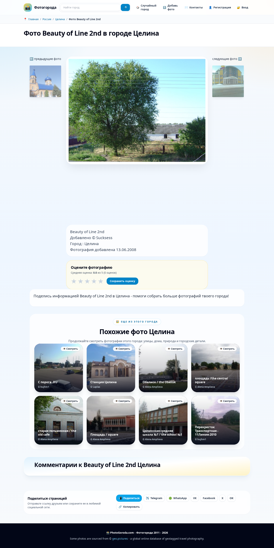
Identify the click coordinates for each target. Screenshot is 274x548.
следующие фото (225, 59)
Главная (33, 19)
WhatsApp (178, 498)
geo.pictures (120, 538)
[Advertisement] (137, 195)
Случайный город (146, 7)
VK (194, 498)
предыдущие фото (47, 59)
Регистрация (220, 7)
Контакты (194, 7)
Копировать (129, 506)
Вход (242, 7)
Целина (60, 19)
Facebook (209, 498)
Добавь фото (170, 7)
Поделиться (129, 498)
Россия (46, 19)
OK (231, 498)
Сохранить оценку (122, 281)
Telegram (154, 498)
